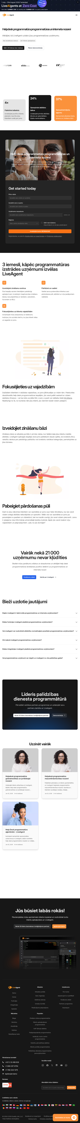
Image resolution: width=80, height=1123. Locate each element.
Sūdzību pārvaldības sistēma (40, 1043)
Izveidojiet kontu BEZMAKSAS (40, 231)
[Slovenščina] (14, 1108)
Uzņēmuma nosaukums (16, 211)
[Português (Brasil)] (74, 1105)
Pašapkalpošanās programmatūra (40, 1032)
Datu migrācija (40, 996)
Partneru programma (65, 1004)
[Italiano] (49, 1105)
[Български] (7, 1105)
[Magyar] (45, 1105)
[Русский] (7, 1108)
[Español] (28, 1105)
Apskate (14, 1009)
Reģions (11, 220)
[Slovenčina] (10, 1108)
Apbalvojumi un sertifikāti (66, 996)
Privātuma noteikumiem (54, 236)
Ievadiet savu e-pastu (16, 203)
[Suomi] (35, 1105)
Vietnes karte (32, 1119)
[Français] (38, 1105)
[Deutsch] (17, 1105)
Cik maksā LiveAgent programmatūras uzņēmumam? (22, 640)
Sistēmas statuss (40, 1000)
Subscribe (71, 1087)
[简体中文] (28, 1108)
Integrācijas (14, 1005)
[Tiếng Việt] (24, 1108)
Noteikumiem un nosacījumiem (34, 236)
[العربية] (3, 1105)
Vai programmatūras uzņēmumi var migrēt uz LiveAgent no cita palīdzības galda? (32, 658)
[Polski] (70, 1105)
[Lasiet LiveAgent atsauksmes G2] (7, 1085)
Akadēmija (14, 1026)
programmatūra (61, 162)
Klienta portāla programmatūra (40, 1047)
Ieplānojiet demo (59, 926)
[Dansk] (14, 1105)
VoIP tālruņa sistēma (39, 1028)
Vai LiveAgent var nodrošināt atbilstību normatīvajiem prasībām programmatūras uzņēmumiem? (38, 631)
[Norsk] (67, 1105)
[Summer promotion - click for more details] (40, 5)
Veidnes (14, 1030)
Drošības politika (49, 1116)
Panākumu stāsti (29, 577)
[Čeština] (10, 1105)
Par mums (66, 992)
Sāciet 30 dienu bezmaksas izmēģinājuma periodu (31, 715)
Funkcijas (14, 1001)
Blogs (14, 1018)
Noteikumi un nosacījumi (33, 1116)
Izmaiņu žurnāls (40, 1004)
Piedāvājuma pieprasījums (40, 1007)
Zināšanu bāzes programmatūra (40, 1018)
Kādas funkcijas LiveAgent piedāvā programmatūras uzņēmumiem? (27, 622)
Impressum (65, 1007)
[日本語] (53, 1105)
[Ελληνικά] (21, 1105)
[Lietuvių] (56, 1105)
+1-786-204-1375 (11, 1070)
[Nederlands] (63, 1105)
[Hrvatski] (42, 1105)
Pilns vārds (12, 194)
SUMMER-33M (12, 9)
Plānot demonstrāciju (35, 48)
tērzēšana (68, 398)
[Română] (3, 1108)
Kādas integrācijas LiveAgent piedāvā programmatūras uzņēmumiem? (28, 649)
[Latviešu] (60, 1105)
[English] (24, 1105)
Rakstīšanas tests (14, 1034)
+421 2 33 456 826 (12, 1062)
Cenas (14, 997)
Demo (14, 993)
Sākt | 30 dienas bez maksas (13, 48)
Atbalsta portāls (40, 992)
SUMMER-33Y (30, 9)
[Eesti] (31, 1105)
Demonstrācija (58, 715)
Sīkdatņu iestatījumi (46, 1119)
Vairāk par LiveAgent (47, 577)
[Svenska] (17, 1108)
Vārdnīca (14, 1022)
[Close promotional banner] (77, 2)
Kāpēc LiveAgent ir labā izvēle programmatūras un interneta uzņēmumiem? (30, 613)
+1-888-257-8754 (11, 1066)
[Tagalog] (21, 1108)
